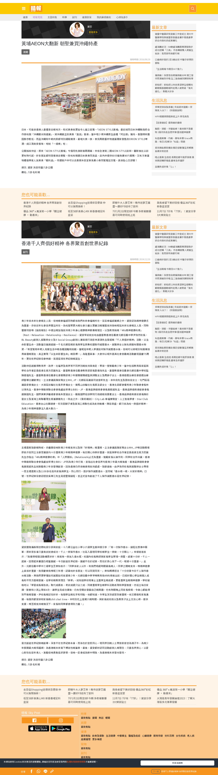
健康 (25, 17)
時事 (64, 17)
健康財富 (87, 17)
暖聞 (107, 717)
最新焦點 (85, 717)
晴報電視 (37, 17)
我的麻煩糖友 (104, 17)
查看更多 (93, 32)
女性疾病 (180, 735)
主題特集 (52, 17)
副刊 (74, 17)
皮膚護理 (85, 739)
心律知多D (122, 17)
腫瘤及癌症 (134, 735)
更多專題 (97, 739)
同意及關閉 (177, 762)
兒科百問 (169, 735)
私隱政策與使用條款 (76, 761)
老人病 (190, 735)
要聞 (94, 717)
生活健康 (110, 735)
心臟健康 (147, 735)
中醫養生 (122, 735)
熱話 (101, 717)
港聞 (25, 52)
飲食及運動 (98, 735)
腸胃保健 (158, 735)
